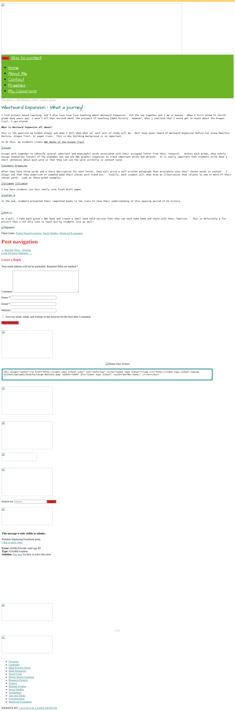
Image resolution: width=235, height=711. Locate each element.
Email (5, 303)
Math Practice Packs (20, 667)
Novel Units (15, 674)
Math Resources (17, 670)
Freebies (16, 85)
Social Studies (50, 233)
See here (17, 554)
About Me (17, 73)
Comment (6, 291)
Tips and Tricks (17, 695)
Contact (16, 79)
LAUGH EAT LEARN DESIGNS (38, 708)
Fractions (14, 661)
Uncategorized (16, 698)
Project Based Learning (28, 233)
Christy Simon (48, 99)
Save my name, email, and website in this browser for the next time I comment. (48, 316)
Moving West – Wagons (16, 250)
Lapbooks (14, 664)
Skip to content (26, 58)
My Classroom (22, 91)
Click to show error (12, 542)
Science (13, 683)
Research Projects (18, 680)
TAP (117, 630)
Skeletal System (17, 686)
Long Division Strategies (16, 253)
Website (5, 310)
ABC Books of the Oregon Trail (64, 142)
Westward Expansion (70, 233)
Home (13, 68)
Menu (5, 58)
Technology (15, 692)
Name (5, 297)
